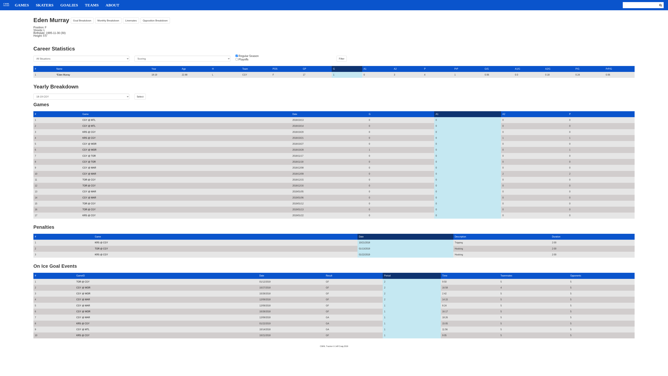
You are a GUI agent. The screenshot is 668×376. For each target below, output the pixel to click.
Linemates (131, 20)
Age (184, 69)
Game (85, 114)
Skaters (44, 5)
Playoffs (243, 59)
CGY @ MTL (89, 120)
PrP (456, 69)
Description (460, 236)
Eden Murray (63, 74)
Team (245, 69)
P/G (577, 69)
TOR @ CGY (89, 179)
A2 (395, 69)
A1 (365, 69)
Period (387, 275)
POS (275, 69)
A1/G (517, 69)
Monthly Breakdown (108, 20)
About (112, 5)
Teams (92, 5)
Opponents (575, 275)
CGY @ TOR (89, 156)
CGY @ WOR (89, 144)
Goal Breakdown (82, 20)
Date (294, 114)
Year (154, 69)
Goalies (69, 5)
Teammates (506, 275)
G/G (487, 69)
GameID (80, 275)
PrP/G (609, 69)
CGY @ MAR (89, 167)
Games (22, 5)
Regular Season (248, 56)
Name (59, 69)
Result (329, 275)
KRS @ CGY (89, 132)
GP (304, 69)
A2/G (547, 69)
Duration (556, 236)
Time (444, 275)
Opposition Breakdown (155, 20)
